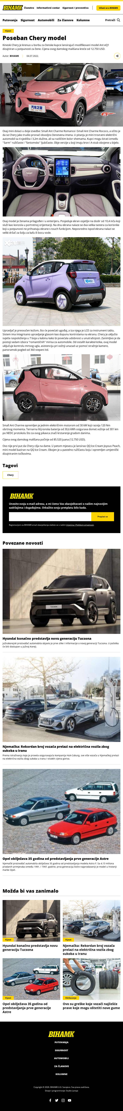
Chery (10, 474)
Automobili (46, 20)
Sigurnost (28, 20)
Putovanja (10, 20)
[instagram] (63, 1100)
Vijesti (8, 30)
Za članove (65, 20)
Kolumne (83, 20)
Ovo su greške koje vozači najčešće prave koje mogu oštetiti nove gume (91, 1006)
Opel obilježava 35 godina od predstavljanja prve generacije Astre (56, 858)
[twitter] (56, 1100)
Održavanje (70, 998)
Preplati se (103, 516)
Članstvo (29, 7)
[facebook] (50, 1100)
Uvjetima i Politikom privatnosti (80, 525)
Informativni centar (48, 7)
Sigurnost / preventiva (75, 7)
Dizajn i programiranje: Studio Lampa (61, 1090)
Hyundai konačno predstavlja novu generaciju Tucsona (47, 638)
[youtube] (69, 1100)
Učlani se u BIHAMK (108, 8)
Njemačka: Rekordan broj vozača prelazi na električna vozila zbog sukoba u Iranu (56, 748)
